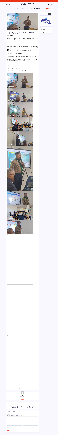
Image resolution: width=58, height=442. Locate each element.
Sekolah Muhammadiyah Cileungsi (27, 4)
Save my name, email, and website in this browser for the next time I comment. (17, 428)
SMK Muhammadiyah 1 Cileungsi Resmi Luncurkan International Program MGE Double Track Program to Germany (32, 407)
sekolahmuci (11, 35)
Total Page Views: (43, 32)
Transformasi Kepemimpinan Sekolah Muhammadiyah (14, 388)
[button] (49, 4)
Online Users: (43, 29)
